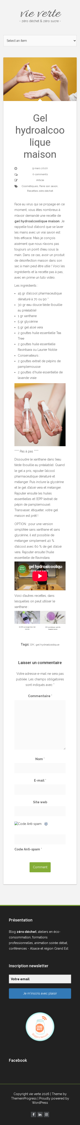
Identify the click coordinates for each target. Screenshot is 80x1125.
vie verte (40, 14)
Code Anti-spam (27, 849)
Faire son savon (48, 186)
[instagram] (46, 1114)
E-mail (40, 780)
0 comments (40, 174)
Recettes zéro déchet (40, 190)
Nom (40, 759)
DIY (32, 644)
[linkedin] (40, 1114)
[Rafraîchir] (46, 824)
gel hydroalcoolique (47, 644)
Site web (40, 802)
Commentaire (40, 696)
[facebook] (33, 1114)
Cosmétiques (30, 186)
